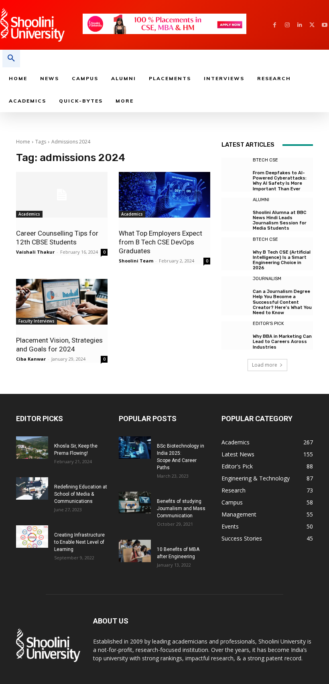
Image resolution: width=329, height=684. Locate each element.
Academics (29, 214)
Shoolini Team (136, 261)
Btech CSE (265, 160)
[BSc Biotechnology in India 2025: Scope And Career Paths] (135, 447)
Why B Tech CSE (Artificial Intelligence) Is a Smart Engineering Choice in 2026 (282, 260)
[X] (312, 25)
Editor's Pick (268, 323)
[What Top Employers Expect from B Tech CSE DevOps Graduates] (164, 195)
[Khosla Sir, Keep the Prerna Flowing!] (32, 447)
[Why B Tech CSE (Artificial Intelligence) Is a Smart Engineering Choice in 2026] (235, 250)
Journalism (267, 278)
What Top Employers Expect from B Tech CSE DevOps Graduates (160, 242)
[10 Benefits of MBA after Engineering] (135, 551)
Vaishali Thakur (35, 252)
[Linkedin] (299, 25)
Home (23, 141)
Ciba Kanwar (31, 359)
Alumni (261, 200)
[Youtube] (324, 25)
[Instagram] (287, 25)
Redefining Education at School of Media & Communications (80, 494)
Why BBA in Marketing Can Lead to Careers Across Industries (282, 341)
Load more (264, 364)
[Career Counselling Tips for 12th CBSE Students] (62, 195)
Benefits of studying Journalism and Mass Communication (181, 508)
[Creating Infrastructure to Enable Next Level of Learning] (32, 536)
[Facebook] (274, 25)
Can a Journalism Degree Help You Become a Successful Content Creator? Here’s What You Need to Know (282, 302)
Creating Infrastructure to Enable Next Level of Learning (79, 542)
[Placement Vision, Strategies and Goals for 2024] (62, 302)
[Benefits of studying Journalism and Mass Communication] (135, 502)
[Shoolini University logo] (41, 25)
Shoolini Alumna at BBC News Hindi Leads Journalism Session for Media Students (280, 220)
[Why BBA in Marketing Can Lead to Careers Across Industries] (235, 335)
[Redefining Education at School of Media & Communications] (32, 488)
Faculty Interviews (36, 321)
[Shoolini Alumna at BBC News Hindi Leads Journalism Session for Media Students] (235, 211)
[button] (11, 58)
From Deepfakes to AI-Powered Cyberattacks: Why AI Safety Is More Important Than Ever (280, 181)
